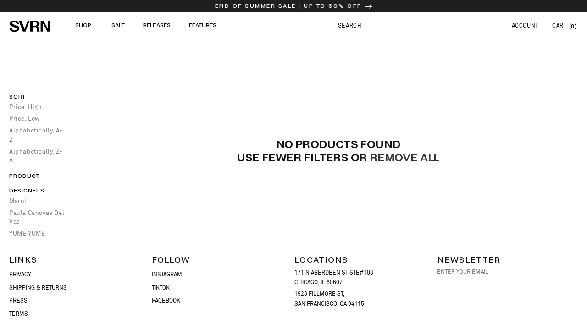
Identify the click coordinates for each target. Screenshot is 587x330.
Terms (18, 314)
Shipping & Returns (38, 288)
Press (18, 300)
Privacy (20, 274)
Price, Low (24, 118)
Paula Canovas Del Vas (36, 217)
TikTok (161, 288)
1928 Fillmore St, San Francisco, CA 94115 (329, 299)
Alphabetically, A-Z (36, 135)
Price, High (25, 107)
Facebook (166, 300)
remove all (405, 159)
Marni (18, 201)
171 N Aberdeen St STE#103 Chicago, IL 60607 (333, 278)
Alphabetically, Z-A (36, 156)
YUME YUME (27, 233)
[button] (415, 25)
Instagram (167, 274)
